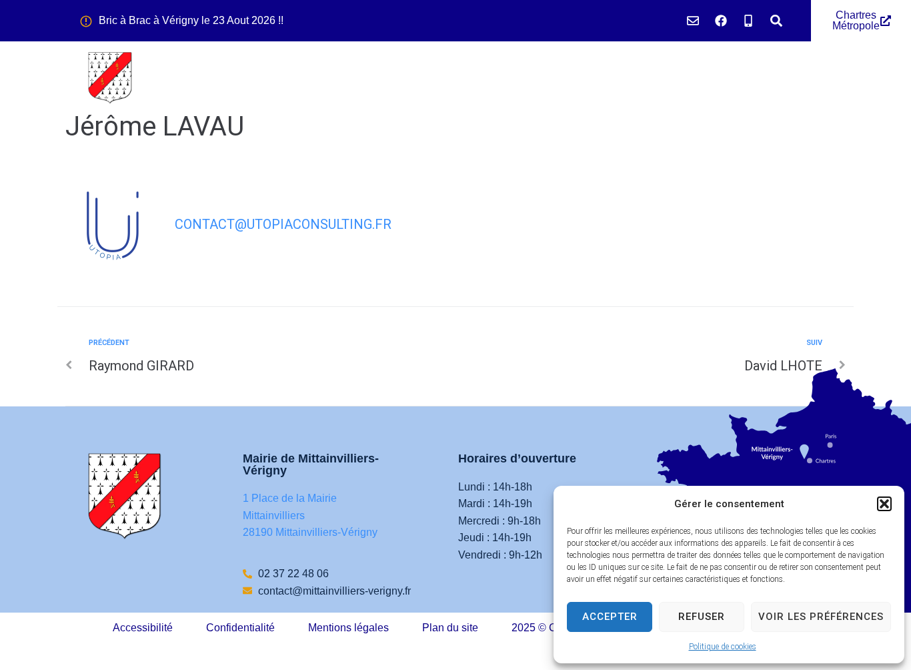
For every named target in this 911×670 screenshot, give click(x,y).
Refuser (701, 617)
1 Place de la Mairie (290, 498)
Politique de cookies (722, 646)
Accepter (610, 617)
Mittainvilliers (274, 515)
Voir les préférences (821, 617)
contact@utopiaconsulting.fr (283, 224)
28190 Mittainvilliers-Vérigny (310, 532)
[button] (884, 504)
